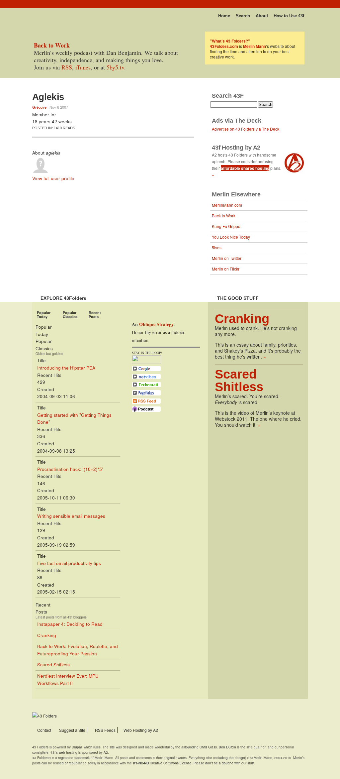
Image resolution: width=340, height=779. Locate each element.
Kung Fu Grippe (226, 226)
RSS (66, 67)
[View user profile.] (40, 171)
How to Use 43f (289, 15)
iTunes (83, 67)
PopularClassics (70, 314)
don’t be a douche (219, 763)
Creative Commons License (162, 763)
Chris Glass (208, 747)
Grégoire (39, 107)
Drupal (77, 747)
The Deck (248, 120)
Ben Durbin (227, 747)
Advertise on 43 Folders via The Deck (245, 129)
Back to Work (223, 215)
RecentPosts (95, 314)
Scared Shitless (53, 664)
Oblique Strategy (156, 324)
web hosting (68, 752)
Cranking (46, 635)
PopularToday (43, 314)
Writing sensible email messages (71, 516)
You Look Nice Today (231, 237)
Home (224, 15)
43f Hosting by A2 (236, 147)
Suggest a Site (72, 730)
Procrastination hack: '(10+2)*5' (70, 469)
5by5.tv (115, 67)
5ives (216, 247)
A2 (106, 752)
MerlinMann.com (227, 205)
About (262, 15)
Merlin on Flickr (225, 269)
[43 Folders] (51, 13)
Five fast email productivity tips (69, 563)
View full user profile (53, 178)
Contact (44, 730)
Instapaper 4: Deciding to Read (70, 624)
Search (243, 15)
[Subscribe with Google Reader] (146, 370)
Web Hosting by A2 (141, 730)
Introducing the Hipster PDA (66, 368)
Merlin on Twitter (226, 258)
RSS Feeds (105, 730)
